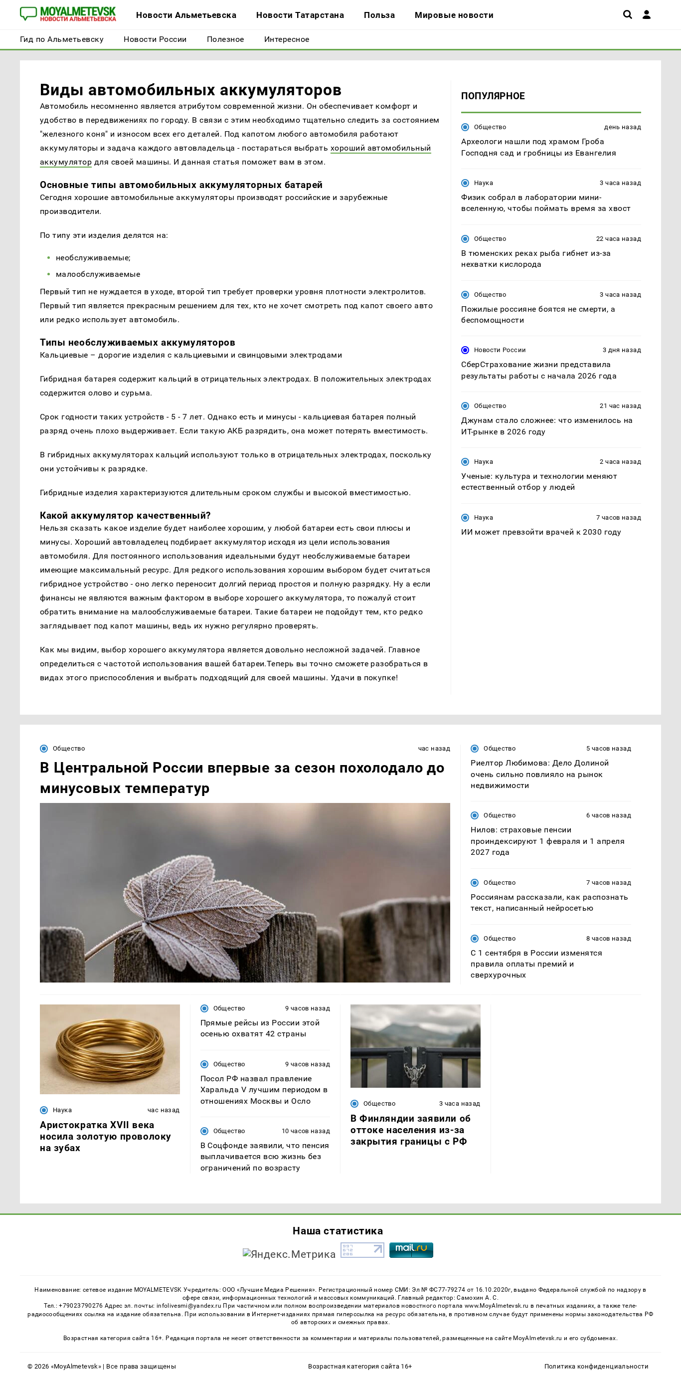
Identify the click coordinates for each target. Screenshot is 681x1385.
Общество (490, 127)
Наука (483, 183)
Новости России (500, 350)
